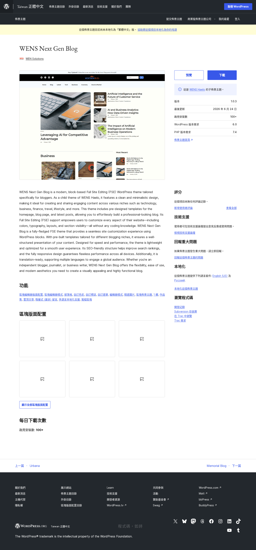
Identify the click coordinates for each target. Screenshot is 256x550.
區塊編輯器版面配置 (31, 294)
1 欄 (155, 294)
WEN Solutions (35, 58)
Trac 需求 (180, 320)
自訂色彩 (79, 294)
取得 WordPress (238, 6)
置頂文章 (28, 299)
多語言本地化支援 (69, 299)
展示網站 (66, 487)
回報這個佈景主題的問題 (188, 257)
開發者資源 (113, 499)
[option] (42, 339)
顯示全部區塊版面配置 (35, 404)
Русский (179, 280)
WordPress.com (210, 487)
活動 (155, 493)
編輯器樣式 (116, 294)
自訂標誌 (91, 294)
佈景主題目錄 (69, 493)
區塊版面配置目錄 (71, 505)
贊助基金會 (161, 499)
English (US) (220, 275)
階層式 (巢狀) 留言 (46, 299)
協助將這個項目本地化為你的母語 (157, 29)
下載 (222, 75)
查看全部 (231, 207)
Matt (203, 493)
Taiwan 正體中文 (60, 526)
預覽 (189, 75)
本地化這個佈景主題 (186, 288)
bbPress (205, 499)
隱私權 (19, 505)
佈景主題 (20, 18)
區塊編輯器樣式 (53, 294)
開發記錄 (179, 306)
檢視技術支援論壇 (184, 232)
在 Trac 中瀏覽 (183, 316)
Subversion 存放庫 (185, 311)
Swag (158, 505)
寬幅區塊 (86, 299)
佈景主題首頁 (182, 139)
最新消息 (20, 493)
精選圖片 (129, 294)
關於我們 (20, 487)
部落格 (68, 294)
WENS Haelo (197, 89)
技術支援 (112, 493)
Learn (110, 487)
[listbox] (92, 359)
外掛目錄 (66, 499)
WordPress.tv (117, 505)
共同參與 (158, 487)
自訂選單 (103, 294)
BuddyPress (208, 505)
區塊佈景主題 (144, 294)
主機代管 (20, 499)
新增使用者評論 (183, 207)
